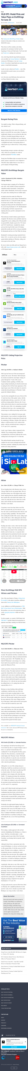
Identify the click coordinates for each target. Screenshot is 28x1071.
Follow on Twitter (10, 1035)
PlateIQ (17, 69)
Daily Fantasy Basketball (7, 997)
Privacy (17, 1064)
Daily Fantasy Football (7, 992)
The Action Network (6, 1008)
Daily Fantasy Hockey (6, 1003)
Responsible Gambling (6, 1028)
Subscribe (3, 1025)
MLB (2, 12)
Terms (14, 1064)
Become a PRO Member (14, 110)
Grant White (4, 22)
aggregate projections (9, 612)
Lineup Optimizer (15, 59)
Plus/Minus (14, 154)
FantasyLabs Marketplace (13, 602)
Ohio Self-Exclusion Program (9, 1054)
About (2, 1017)
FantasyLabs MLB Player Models (11, 39)
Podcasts (3, 1023)
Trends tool (6, 53)
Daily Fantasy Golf (5, 1000)
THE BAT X (4, 620)
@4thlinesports (11, 22)
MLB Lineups (4, 1005)
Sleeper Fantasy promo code (13, 247)
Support (3, 1020)
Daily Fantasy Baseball (7, 995)
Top (14, 1067)
